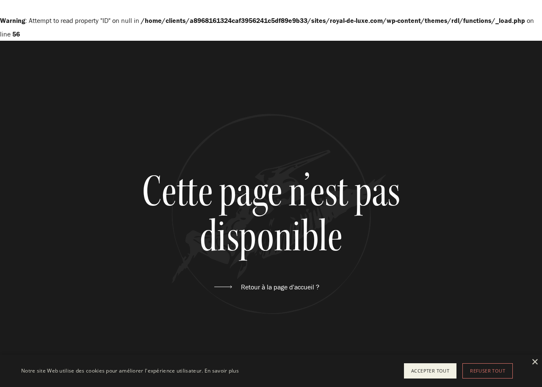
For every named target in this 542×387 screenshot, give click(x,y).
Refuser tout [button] (487, 370)
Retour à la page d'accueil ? (280, 287)
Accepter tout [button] (430, 370)
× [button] (534, 362)
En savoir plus (222, 370)
